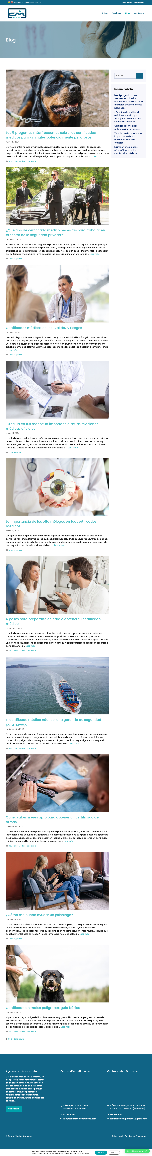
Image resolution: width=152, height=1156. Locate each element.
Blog (127, 13)
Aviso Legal (117, 1136)
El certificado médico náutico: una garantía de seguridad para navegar (53, 722)
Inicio (104, 13)
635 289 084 (127, 2)
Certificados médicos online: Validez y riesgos (44, 327)
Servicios (116, 13)
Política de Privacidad (135, 1136)
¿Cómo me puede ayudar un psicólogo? (39, 914)
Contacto (139, 13)
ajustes (86, 1154)
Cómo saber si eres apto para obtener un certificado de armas (52, 819)
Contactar (13, 1108)
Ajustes (114, 1152)
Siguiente (20, 1039)
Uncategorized (15, 259)
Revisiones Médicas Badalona (22, 161)
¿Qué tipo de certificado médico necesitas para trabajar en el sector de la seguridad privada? (55, 232)
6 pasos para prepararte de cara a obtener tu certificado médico (53, 621)
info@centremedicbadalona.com (28, 2)
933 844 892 (139, 2)
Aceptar (101, 1152)
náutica (10, 1094)
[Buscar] (139, 76)
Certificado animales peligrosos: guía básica (43, 1007)
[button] (137, 1151)
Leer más (98, 156)
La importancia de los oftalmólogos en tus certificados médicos (51, 524)
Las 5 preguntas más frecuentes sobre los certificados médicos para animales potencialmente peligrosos (51, 135)
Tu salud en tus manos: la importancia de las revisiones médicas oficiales (52, 426)
